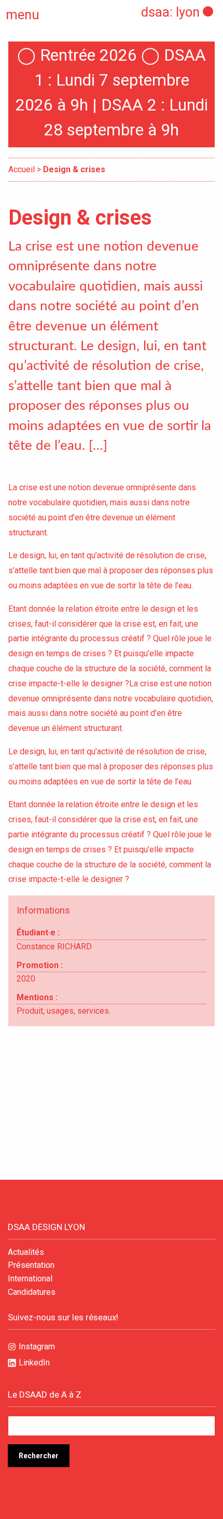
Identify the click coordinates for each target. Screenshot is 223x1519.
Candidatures (31, 1292)
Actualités (26, 1252)
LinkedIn (34, 1363)
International (30, 1279)
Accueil (21, 169)
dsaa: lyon (170, 12)
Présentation (31, 1265)
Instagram (37, 1346)
